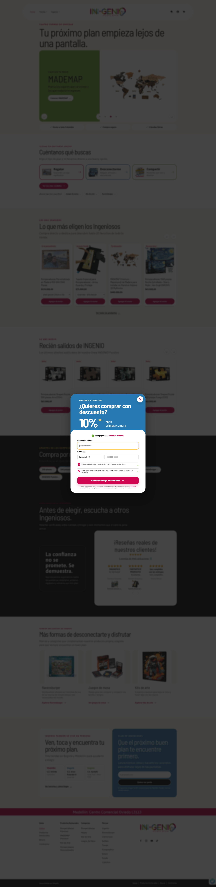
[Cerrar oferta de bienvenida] (140, 399)
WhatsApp (81, 452)
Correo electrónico (84, 440)
